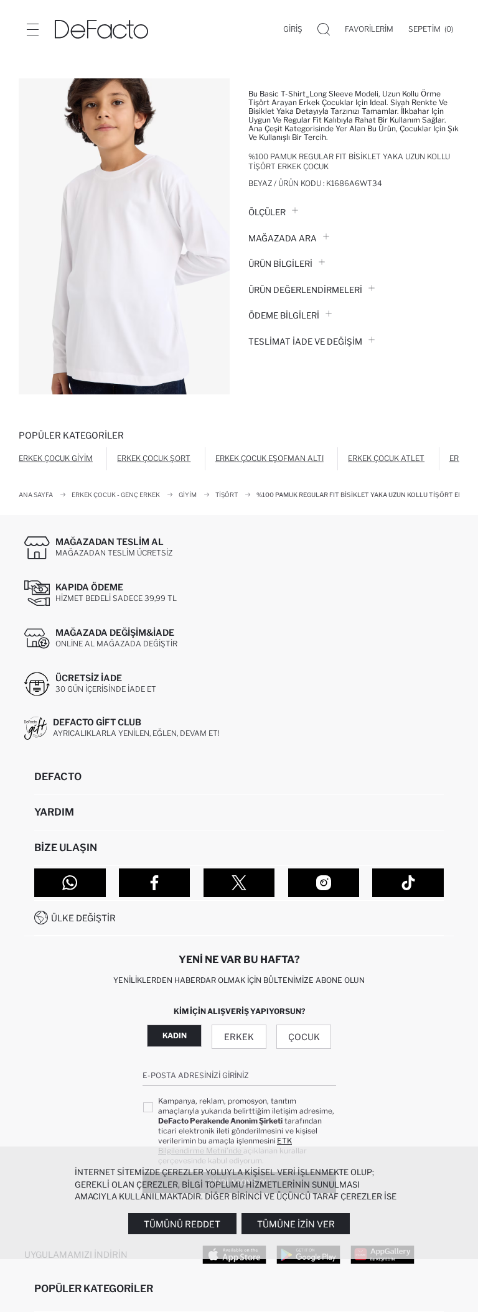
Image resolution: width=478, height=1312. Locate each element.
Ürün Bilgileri (280, 264)
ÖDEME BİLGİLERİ (283, 315)
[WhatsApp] (70, 882)
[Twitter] (239, 882)
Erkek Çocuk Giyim (56, 458)
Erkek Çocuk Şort (153, 458)
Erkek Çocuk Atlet (386, 458)
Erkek (239, 1036)
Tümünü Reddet (182, 1224)
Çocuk (304, 1036)
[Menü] (32, 29)
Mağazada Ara (282, 238)
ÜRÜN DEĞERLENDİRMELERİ (305, 290)
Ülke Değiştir (83, 918)
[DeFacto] (101, 29)
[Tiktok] (408, 882)
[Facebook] (154, 882)
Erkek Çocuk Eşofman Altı (269, 458)
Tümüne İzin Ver (296, 1224)
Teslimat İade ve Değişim (305, 342)
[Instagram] (324, 882)
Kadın (174, 1035)
